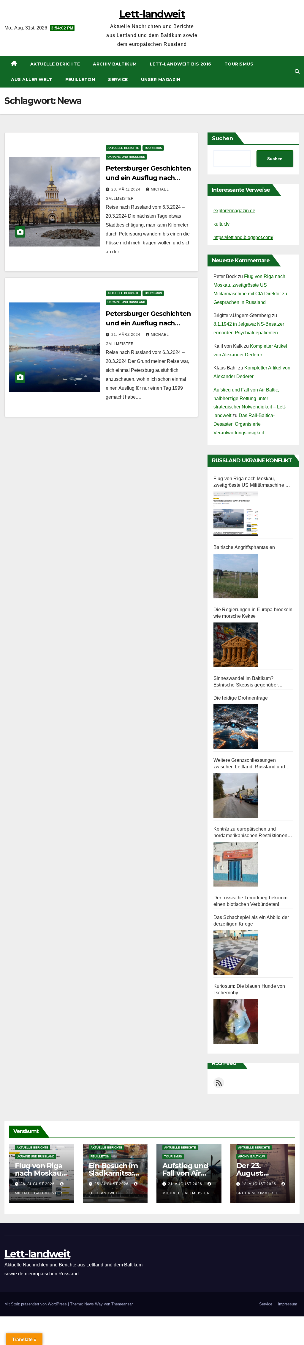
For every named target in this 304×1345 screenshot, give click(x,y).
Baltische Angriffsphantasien (244, 547)
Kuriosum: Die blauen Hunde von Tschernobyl (249, 989)
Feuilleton (80, 79)
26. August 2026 (38, 1184)
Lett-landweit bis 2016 (180, 64)
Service (118, 79)
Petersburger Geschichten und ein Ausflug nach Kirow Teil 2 (148, 177)
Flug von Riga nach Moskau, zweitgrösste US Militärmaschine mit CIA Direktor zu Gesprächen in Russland (252, 482)
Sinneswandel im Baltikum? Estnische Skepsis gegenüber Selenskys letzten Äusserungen (247, 682)
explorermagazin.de (234, 210)
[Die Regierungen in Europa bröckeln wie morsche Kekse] (235, 644)
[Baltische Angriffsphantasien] (235, 576)
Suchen (222, 138)
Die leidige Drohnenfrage (240, 697)
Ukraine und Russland (126, 156)
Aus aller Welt (31, 79)
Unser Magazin (160, 79)
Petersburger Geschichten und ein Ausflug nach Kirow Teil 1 (148, 323)
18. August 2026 (259, 1184)
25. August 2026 (112, 1184)
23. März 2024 (126, 189)
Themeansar (121, 1304)
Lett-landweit (152, 14)
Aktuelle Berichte (55, 64)
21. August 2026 (185, 1184)
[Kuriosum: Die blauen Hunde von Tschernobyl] (235, 1021)
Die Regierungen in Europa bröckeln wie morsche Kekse (253, 613)
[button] (297, 71)
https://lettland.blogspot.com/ (243, 237)
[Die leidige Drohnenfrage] (235, 726)
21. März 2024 (126, 335)
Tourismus (239, 64)
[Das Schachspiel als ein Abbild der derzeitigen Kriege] (235, 952)
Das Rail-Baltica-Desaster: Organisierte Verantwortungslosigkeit (244, 424)
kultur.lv (221, 224)
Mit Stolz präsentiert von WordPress (36, 1304)
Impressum (287, 1304)
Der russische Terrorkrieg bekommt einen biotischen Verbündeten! (251, 901)
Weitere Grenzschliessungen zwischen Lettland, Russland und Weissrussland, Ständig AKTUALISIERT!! (249, 764)
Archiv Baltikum (115, 64)
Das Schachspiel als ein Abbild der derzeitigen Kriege (251, 920)
